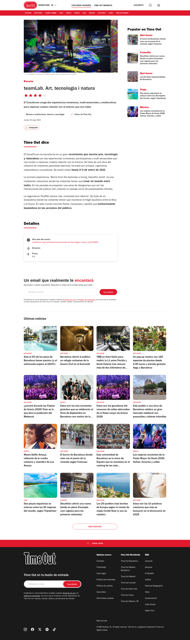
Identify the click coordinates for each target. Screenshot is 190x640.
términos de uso (69, 300)
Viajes (111, 13)
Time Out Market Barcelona (128, 569)
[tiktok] (54, 629)
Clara (147, 592)
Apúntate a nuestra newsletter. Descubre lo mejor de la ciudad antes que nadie (58, 285)
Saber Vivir (149, 611)
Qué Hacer (38, 13)
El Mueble (149, 574)
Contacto (100, 561)
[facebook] (32, 629)
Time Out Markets (103, 6)
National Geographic (154, 586)
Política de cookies (105, 586)
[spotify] (47, 629)
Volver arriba (97, 544)
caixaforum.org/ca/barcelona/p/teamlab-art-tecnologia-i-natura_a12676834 (65, 242)
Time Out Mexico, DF (130, 601)
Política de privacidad (106, 580)
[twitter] (39, 629)
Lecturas (148, 561)
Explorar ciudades (81, 6)
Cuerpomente (151, 598)
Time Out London (128, 583)
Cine (84, 13)
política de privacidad (87, 300)
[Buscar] (150, 5)
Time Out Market (122, 13)
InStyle (148, 580)
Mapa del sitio (102, 621)
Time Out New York (129, 589)
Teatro (68, 13)
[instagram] (25, 629)
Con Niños (102, 13)
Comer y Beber (50, 13)
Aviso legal (101, 574)
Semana (148, 567)
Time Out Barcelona (129, 561)
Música (77, 13)
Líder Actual (150, 605)
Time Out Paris (127, 595)
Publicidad (101, 567)
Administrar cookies (105, 598)
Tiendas (92, 13)
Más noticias (95, 527)
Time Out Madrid (128, 577)
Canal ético (101, 592)
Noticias (28, 13)
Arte (61, 13)
